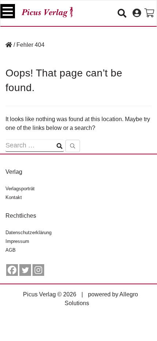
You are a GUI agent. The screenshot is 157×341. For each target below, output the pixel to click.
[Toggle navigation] (7, 11)
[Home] (8, 45)
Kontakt (13, 197)
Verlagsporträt (20, 188)
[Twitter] (25, 270)
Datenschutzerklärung (28, 232)
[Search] (72, 146)
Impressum (17, 241)
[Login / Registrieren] (136, 13)
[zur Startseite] (47, 12)
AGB (10, 250)
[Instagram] (38, 270)
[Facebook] (12, 270)
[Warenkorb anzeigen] (149, 13)
